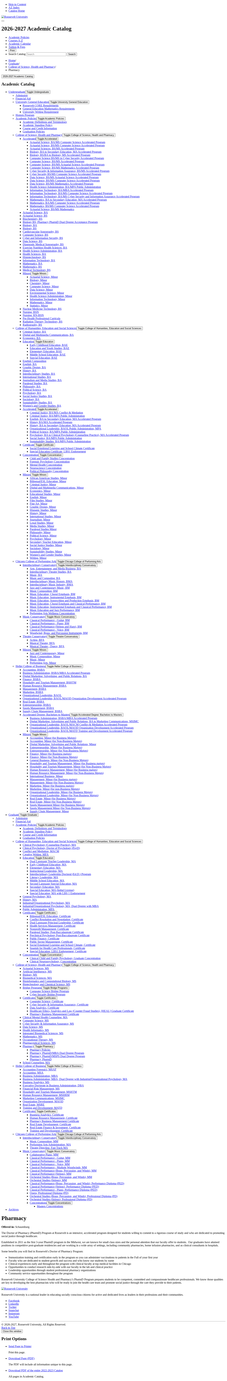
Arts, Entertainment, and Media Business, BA (55, 568)
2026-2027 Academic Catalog (18, 76)
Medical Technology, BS (37, 269)
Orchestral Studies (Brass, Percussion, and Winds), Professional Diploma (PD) (73, 1196)
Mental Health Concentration (46, 464)
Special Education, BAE (43, 357)
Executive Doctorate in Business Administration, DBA (53, 1085)
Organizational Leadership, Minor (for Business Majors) (61, 792)
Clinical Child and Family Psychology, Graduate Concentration (65, 958)
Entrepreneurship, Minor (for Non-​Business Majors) (59, 750)
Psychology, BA (32, 392)
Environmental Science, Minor (47, 292)
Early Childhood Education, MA (48, 864)
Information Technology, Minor (47, 299)
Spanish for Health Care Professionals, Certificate (57, 948)
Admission (22, 95)
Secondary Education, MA (45, 886)
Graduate (14, 63)
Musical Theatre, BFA (42, 643)
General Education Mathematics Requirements (49, 108)
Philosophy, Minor (40, 532)
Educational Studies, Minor (45, 494)
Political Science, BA (35, 389)
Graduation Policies (34, 131)
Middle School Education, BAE (48, 354)
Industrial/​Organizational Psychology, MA (46, 902)
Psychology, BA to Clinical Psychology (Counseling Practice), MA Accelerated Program (79, 434)
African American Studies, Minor (48, 478)
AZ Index (14, 7)
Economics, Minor (40, 490)
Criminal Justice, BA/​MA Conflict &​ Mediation (56, 412)
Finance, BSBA (32, 679)
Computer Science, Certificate (46, 1001)
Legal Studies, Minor (41, 522)
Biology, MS (30, 974)
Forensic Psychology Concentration (50, 461)
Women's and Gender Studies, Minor (50, 554)
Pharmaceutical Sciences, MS (39, 1042)
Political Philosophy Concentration (49, 471)
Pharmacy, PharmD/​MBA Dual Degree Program (57, 1053)
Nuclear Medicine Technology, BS (42, 308)
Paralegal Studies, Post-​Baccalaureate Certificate (57, 932)
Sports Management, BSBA (38, 708)
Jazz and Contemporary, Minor (47, 653)
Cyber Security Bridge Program (47, 994)
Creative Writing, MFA (36, 854)
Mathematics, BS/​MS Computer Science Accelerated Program (64, 206)
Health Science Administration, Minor (51, 296)
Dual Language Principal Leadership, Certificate (57, 922)
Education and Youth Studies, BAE (49, 348)
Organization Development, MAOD (43, 1101)
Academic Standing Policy (37, 125)
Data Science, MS (33, 1026)
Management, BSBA (34, 688)
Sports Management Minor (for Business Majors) (57, 804)
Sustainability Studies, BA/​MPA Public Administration (60, 441)
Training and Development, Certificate (51, 1130)
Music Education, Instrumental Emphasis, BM (55, 597)
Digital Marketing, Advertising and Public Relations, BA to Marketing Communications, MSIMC (84, 721)
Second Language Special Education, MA (53, 883)
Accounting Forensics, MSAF (39, 1069)
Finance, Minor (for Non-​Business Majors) (54, 757)
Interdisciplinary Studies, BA (39, 373)
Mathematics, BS (32, 266)
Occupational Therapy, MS (38, 1039)
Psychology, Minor (40, 538)
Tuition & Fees (17, 46)
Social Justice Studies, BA (37, 396)
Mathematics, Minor (41, 302)
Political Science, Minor (43, 535)
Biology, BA (30, 225)
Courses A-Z (16, 40)
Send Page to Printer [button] (20, 1346)
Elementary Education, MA (45, 867)
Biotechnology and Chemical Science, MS (46, 984)
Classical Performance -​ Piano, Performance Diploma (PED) (63, 1189)
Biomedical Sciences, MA (37, 977)
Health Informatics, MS (36, 1030)
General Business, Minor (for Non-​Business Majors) (59, 760)
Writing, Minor (38, 557)
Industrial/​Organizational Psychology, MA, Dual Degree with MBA (61, 906)
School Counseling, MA (36, 1062)
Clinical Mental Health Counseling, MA (45, 1017)
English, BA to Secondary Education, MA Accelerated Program (65, 419)
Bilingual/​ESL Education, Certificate (50, 916)
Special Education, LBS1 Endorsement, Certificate (58, 951)
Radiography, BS (32, 324)
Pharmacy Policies (40, 1049)
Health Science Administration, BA (42, 250)
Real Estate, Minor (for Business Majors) (53, 798)
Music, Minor (37, 659)
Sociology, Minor (39, 548)
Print (12, 50)
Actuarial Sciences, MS (36, 968)
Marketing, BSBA (33, 692)
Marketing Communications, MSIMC (44, 1098)
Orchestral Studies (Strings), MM (48, 1180)
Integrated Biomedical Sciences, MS (43, 1033)
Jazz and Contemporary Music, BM (50, 587)
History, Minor (38, 513)
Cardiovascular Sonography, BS (41, 231)
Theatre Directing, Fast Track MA (49, 1147)
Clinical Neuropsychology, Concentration (53, 961)
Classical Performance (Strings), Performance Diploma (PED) (64, 1186)
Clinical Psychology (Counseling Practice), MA (49, 844)
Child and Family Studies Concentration (52, 458)
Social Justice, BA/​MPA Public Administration (56, 438)
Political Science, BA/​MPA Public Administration (57, 431)
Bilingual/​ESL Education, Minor (48, 481)
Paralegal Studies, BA (35, 383)
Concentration (30, 454)
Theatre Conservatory (35, 636)
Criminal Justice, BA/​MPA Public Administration (57, 415)
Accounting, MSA (33, 1072)
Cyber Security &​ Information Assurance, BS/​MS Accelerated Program (69, 170)
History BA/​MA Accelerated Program (51, 422)
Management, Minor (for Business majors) (53, 779)
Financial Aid (23, 98)
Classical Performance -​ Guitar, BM (50, 620)
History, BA (29, 370)
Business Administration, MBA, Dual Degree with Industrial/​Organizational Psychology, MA (75, 1079)
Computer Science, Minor (44, 286)
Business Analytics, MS (36, 1082)
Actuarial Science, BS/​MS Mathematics (52, 209)
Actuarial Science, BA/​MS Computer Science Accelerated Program (67, 142)
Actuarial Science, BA (35, 212)
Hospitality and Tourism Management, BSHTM (49, 682)
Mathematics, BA (32, 263)
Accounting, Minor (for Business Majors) (53, 737)
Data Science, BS (32, 241)
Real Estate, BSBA (33, 701)
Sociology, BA (31, 399)
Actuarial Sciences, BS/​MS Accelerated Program (57, 148)
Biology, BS (30, 228)
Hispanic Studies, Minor (43, 510)
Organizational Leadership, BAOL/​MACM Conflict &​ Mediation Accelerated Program (78, 724)
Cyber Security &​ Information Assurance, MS (48, 1023)
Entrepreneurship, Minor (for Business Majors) (56, 747)
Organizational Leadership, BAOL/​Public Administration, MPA (65, 428)
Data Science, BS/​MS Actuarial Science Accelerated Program (64, 177)
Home (12, 60)
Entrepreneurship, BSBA (37, 704)
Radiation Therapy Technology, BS (42, 321)
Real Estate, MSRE (34, 1104)
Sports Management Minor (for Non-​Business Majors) (60, 808)
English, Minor (38, 497)
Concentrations (38, 1202)
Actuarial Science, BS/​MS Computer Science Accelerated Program (67, 145)
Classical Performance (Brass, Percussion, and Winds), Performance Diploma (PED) (77, 1183)
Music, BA (36, 574)
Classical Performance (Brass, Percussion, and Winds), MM (63, 1170)
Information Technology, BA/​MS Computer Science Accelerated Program (71, 193)
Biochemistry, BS (32, 218)
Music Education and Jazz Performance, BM (55, 610)
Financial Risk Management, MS (41, 1088)
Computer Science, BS (35, 234)
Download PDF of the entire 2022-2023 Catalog (36, 1370)
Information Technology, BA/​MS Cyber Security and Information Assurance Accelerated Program (85, 196)
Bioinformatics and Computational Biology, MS (49, 981)
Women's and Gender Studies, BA (42, 405)
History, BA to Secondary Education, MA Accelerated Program (65, 425)
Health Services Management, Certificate (53, 925)
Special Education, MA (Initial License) (52, 890)
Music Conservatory (34, 616)
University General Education (32, 101)
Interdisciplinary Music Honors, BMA (51, 581)
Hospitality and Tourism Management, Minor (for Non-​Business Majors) (70, 766)
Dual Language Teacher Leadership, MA (53, 861)
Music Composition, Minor (45, 656)
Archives (14, 1209)
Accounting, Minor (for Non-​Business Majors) (56, 741)
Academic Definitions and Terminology (45, 121)
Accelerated (29, 138)
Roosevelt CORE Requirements (41, 105)
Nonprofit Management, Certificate (49, 928)
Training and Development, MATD (42, 1107)
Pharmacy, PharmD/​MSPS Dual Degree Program (57, 1056)
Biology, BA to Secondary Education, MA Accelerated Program (65, 151)
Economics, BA (32, 338)
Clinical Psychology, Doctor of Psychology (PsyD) (51, 848)
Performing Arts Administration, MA (50, 1144)
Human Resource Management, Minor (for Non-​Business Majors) (67, 773)
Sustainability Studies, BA (37, 402)
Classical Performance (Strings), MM (50, 1173)
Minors (27, 273)
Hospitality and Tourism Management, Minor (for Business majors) (67, 763)
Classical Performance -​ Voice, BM (49, 629)
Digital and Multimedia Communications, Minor (57, 487)
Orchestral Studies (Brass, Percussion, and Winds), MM (61, 1177)
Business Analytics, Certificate (47, 1114)
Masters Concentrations (50, 1206)
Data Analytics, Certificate (44, 1007)
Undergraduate (17, 91)
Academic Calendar (20, 43)
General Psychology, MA (37, 896)
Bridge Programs (32, 987)
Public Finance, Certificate (44, 938)
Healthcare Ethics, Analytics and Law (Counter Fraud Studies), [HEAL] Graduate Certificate (82, 1010)
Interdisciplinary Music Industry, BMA (51, 584)
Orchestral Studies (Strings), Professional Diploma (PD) (61, 1199)
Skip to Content (17, 4)
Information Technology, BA (39, 260)
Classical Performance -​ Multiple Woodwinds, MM (58, 1167)
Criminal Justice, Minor (43, 484)
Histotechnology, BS (34, 257)
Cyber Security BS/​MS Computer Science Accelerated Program (65, 174)
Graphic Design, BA (34, 367)
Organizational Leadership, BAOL (42, 695)
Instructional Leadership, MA (46, 870)
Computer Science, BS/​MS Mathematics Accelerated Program (64, 167)
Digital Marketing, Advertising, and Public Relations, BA (55, 676)
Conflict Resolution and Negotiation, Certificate (56, 919)
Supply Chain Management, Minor (49, 811)
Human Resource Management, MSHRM (46, 1095)
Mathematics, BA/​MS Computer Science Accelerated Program (65, 202)
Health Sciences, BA (34, 254)
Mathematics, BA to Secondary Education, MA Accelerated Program (68, 199)
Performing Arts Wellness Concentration (52, 613)
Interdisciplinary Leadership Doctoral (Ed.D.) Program (60, 874)
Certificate (28, 444)
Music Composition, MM (44, 1141)
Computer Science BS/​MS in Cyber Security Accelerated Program (67, 158)
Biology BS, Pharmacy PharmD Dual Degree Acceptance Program (60, 222)
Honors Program (25, 115)
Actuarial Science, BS (35, 215)
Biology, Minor (38, 280)
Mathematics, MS (32, 1036)
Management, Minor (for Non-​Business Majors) (56, 782)
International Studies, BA (37, 376)
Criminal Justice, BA (34, 331)
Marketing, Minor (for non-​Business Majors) (55, 788)
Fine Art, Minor (38, 503)
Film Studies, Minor (41, 500)
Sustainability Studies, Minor (46, 551)
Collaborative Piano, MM (44, 1154)
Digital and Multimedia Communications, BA (48, 334)
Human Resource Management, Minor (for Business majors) (63, 769)
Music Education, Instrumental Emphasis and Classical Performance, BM (71, 606)
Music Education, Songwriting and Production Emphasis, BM (64, 600)
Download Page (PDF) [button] (21, 1358)
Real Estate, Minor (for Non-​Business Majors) (55, 801)
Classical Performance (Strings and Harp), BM (56, 626)
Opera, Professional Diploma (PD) (49, 1193)
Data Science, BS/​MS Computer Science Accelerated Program (65, 180)
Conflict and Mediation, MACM (41, 851)
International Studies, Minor (45, 516)
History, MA (30, 899)
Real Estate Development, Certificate (50, 1124)
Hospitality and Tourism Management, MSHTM (50, 1091)
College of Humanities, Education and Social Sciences (46, 328)
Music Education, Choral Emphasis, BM (52, 594)
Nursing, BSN (31, 312)
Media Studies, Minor (42, 526)
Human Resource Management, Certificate (53, 1117)
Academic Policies (19, 37)
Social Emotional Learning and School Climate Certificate (62, 448)
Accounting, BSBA (34, 669)
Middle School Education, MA (47, 880)
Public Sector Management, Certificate (51, 941)
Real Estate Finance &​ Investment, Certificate (55, 1127)
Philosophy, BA (32, 386)
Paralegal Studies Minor (43, 529)
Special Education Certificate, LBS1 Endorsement (58, 451)
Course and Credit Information (40, 128)
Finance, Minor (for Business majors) (50, 753)
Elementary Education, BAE (46, 351)
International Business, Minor (46, 776)
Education (28, 341)
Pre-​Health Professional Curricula (41, 318)
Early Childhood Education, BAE (49, 345)
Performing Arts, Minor (43, 662)
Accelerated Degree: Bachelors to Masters (46, 714)
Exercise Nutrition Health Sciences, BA (45, 247)
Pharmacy (28, 1046)
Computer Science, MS (36, 1020)
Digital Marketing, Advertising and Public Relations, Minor (63, 744)
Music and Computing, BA (45, 578)
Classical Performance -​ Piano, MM (50, 1161)
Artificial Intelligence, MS (37, 971)
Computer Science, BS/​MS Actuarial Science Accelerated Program (67, 164)
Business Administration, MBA (40, 1075)
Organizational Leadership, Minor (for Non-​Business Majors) (64, 795)
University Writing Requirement (41, 111)
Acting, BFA (37, 639)
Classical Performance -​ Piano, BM (49, 623)
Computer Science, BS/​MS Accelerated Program (57, 161)
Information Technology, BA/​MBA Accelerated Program (61, 190)
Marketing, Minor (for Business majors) (52, 785)
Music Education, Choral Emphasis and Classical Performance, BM (68, 603)
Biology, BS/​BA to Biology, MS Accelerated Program (60, 155)
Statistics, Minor (39, 305)
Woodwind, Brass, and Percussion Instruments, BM (59, 633)
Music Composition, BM (44, 590)
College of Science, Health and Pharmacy (32, 66)
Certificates (29, 912)
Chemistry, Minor (39, 283)
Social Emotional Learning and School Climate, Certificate (62, 944)
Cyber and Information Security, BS (43, 238)
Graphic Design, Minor (43, 506)
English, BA (30, 364)
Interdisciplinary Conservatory (40, 565)
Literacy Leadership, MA (44, 877)
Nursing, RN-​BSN (33, 315)
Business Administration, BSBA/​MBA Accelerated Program (56, 672)
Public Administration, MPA (38, 909)
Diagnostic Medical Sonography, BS (43, 244)
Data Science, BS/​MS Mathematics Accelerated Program (61, 183)
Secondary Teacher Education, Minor (51, 541)
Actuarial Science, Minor (44, 276)
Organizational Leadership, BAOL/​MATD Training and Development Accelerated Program (81, 730)
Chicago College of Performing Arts (36, 561)
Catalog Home (17, 10)
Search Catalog (17, 54)
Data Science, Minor (41, 289)
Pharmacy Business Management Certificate (54, 1014)
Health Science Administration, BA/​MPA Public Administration (65, 186)
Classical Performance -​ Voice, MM (50, 1164)
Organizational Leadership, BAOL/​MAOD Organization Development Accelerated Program (74, 698)
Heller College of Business (31, 666)
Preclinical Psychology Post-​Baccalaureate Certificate (60, 935)
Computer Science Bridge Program (49, 991)
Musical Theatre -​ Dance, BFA (47, 646)
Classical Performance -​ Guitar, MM (50, 1157)
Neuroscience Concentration (46, 468)
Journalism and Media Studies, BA (42, 380)
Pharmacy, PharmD (41, 1059)
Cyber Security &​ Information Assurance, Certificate (59, 1004)
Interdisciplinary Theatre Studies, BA (50, 571)
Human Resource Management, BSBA (45, 685)
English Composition (34, 361)
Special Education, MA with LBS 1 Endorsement (57, 893)
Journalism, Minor (40, 519)
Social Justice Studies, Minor (46, 545)
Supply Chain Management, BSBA (42, 711)
